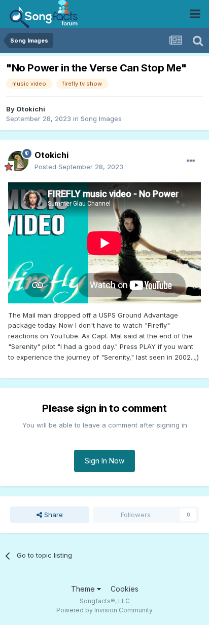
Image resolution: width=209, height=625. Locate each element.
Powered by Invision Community (104, 610)
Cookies (124, 588)
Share (52, 515)
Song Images (101, 118)
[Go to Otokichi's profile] (18, 161)
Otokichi (30, 109)
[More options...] (191, 161)
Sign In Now (104, 460)
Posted (78, 167)
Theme (84, 588)
